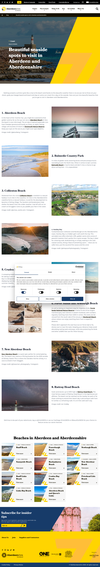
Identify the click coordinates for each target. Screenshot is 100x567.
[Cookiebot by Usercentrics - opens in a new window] (76, 267)
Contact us (76, 2)
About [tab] (73, 272)
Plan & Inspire (44, 9)
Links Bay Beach (23, 491)
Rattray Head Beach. (85, 392)
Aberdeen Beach (36, 120)
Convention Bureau (64, 2)
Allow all (72, 299)
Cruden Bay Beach (54, 478)
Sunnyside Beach (24, 462)
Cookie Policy (6, 565)
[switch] (41, 292)
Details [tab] (50, 272)
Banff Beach (21, 447)
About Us (5, 537)
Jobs (14, 537)
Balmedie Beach (57, 165)
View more (19, 454)
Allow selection (50, 299)
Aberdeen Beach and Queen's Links (56, 493)
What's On (81, 9)
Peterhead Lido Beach (88, 478)
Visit (19, 2)
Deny (27, 299)
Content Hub (41, 2)
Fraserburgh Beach (54, 449)
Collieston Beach (26, 196)
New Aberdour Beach (9, 354)
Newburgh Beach (89, 317)
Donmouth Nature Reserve (34, 127)
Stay (63, 9)
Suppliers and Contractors (29, 537)
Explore (34, 9)
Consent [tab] (26, 272)
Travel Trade (52, 2)
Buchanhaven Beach (55, 463)
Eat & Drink (71, 9)
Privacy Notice (18, 565)
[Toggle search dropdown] (97, 9)
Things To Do (55, 9)
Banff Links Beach (21, 478)
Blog (7, 15)
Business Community (29, 2)
